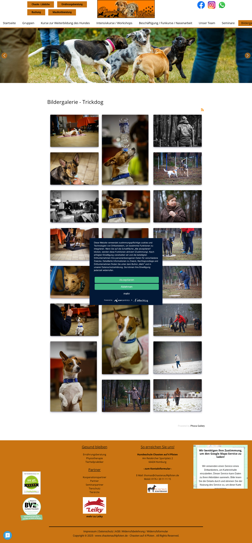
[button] (4, 55)
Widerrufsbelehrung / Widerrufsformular (145, 531)
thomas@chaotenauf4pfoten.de (161, 475)
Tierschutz (94, 488)
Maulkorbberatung (62, 12)
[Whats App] (222, 5)
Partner (94, 481)
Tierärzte (94, 492)
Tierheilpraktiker (94, 462)
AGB (118, 531)
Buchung (36, 12)
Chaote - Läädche (41, 4)
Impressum (90, 531)
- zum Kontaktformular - (157, 468)
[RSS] (202, 109)
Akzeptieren (126, 279)
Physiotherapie (94, 458)
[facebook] (201, 5)
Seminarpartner (94, 484)
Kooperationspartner (94, 477)
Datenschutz (106, 531)
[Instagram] (211, 5)
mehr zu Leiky (94, 516)
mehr (127, 293)
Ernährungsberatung (72, 4)
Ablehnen (127, 286)
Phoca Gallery (197, 426)
